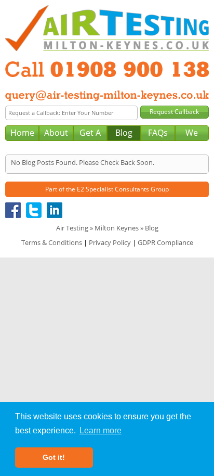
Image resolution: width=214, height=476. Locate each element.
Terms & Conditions (51, 242)
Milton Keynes (117, 228)
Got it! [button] (54, 457)
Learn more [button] (100, 430)
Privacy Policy (110, 242)
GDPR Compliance (165, 242)
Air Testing (72, 228)
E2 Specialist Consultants (113, 189)
